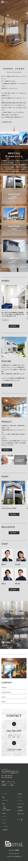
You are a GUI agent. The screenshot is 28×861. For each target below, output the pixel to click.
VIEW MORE (13, 326)
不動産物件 (5, 830)
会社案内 (20, 794)
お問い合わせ (21, 813)
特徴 (4, 797)
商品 (4, 804)
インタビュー (6, 826)
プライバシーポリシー (14, 853)
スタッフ (20, 797)
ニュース (5, 816)
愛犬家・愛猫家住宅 (7, 810)
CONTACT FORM (15, 749)
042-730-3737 (14, 730)
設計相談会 (20, 810)
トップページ (6, 794)
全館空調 (4, 808)
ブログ (4, 823)
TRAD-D (4, 806)
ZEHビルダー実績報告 (14, 850)
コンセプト (5, 800)
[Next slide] (26, 460)
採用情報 (20, 807)
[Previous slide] (2, 460)
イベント (5, 820)
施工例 (4, 813)
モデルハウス (21, 804)
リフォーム (20, 800)
